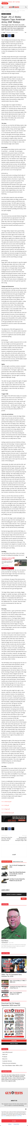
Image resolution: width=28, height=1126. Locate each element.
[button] (8, 562)
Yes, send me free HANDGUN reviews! (7, 568)
